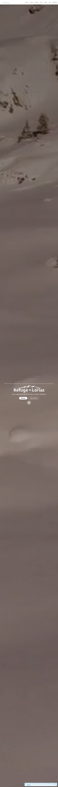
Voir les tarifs (33, 398)
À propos (36, 2)
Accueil (26, 2)
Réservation (55, 2)
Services (31, 2)
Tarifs (50, 2)
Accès (41, 2)
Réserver (23, 398)
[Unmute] (29, 402)
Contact (45, 2)
